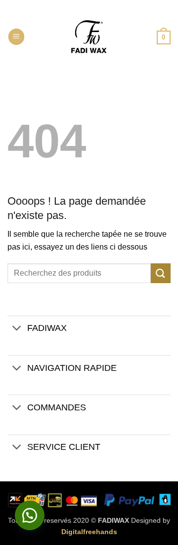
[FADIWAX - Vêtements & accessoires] (89, 37)
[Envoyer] (161, 273)
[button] (16, 37)
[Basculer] (17, 329)
